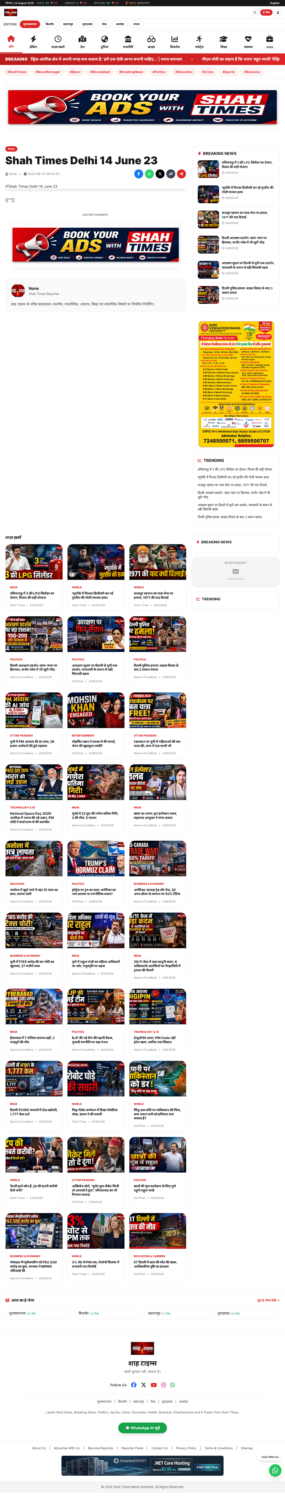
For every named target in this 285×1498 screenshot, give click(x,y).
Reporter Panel (132, 1448)
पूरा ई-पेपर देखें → (268, 1300)
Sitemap (247, 1448)
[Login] (277, 12)
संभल (137, 24)
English (275, 3)
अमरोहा (120, 24)
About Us (39, 1448)
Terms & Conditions (219, 1448)
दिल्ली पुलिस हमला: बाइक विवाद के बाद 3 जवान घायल (230, 517)
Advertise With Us (67, 1448)
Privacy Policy (186, 1448)
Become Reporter (100, 1448)
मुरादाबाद (87, 24)
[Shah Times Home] (11, 12)
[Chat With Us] (275, 1470)
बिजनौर (50, 24)
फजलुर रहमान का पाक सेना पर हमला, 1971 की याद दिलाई (232, 485)
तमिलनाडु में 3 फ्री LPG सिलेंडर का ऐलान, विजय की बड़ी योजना (235, 469)
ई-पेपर (266, 12)
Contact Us (159, 1448)
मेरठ (104, 24)
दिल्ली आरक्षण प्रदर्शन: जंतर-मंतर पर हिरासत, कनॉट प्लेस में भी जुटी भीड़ (234, 495)
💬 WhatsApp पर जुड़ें (142, 1428)
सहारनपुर (68, 24)
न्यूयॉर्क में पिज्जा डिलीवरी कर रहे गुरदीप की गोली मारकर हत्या (233, 477)
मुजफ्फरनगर (30, 24)
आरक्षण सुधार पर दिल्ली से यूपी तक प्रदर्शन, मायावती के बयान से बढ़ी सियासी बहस (235, 507)
